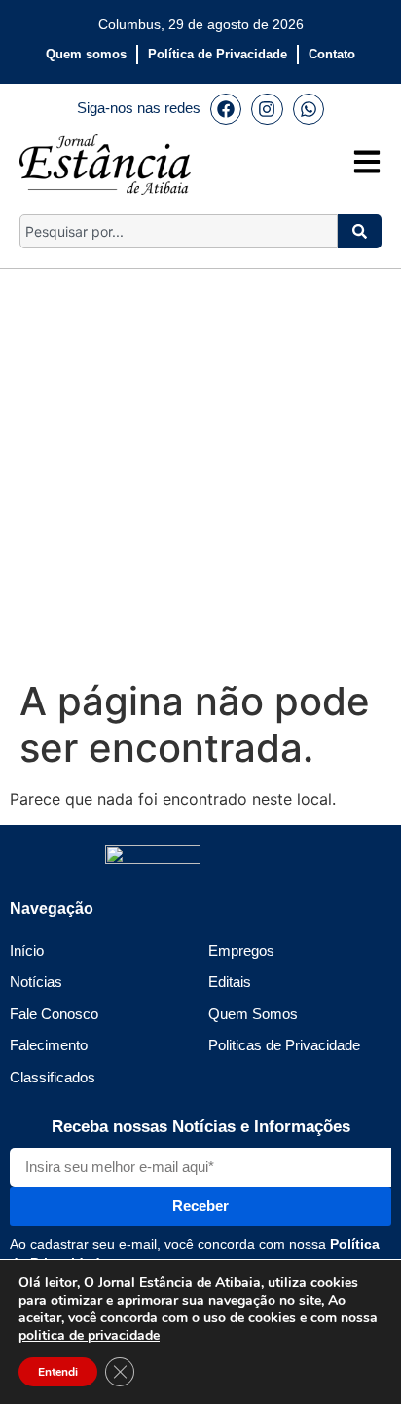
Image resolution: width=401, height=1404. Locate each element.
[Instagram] (266, 109)
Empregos (241, 950)
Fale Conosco (54, 1014)
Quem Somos (253, 1014)
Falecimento (49, 1045)
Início (27, 950)
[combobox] (178, 231)
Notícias (36, 981)
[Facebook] (225, 109)
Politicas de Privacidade (284, 1045)
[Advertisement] (200, 469)
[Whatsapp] (308, 109)
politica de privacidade (89, 1335)
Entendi (58, 1372)
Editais (229, 981)
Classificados (52, 1077)
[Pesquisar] (360, 231)
